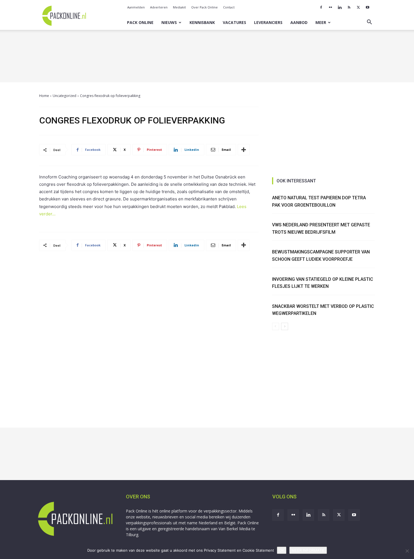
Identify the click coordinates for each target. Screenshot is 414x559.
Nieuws (169, 22)
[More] (244, 149)
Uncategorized (64, 95)
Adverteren (159, 7)
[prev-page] (275, 326)
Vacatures (234, 22)
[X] (358, 7)
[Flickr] (330, 7)
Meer (320, 22)
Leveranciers (268, 22)
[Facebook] (321, 7)
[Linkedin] (339, 7)
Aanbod (299, 22)
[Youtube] (367, 7)
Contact (229, 7)
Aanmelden (136, 7)
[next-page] (284, 326)
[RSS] (349, 7)
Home (44, 95)
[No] (407, 551)
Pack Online (140, 22)
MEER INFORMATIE (308, 550)
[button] (369, 22)
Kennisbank (202, 22)
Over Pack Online (204, 7)
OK (281, 550)
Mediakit (179, 7)
